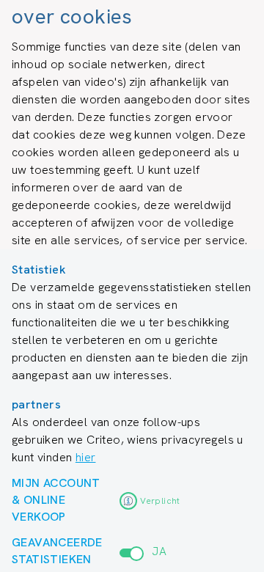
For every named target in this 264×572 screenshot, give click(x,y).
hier (86, 457)
